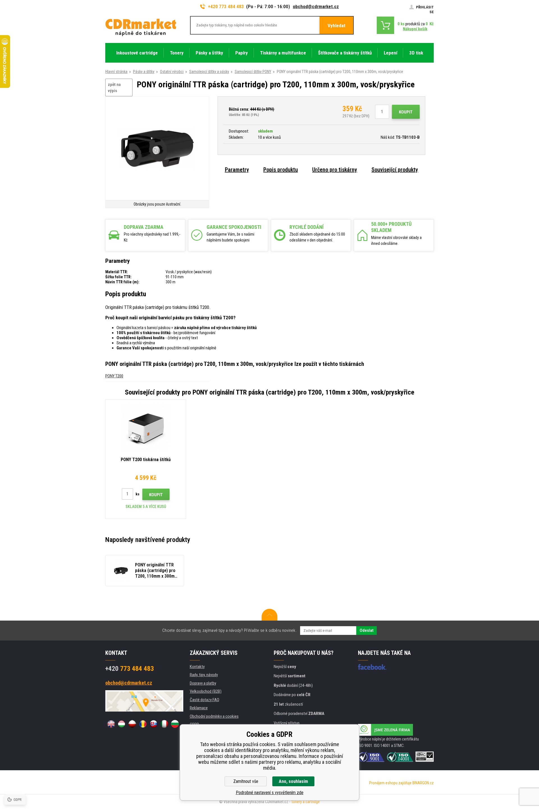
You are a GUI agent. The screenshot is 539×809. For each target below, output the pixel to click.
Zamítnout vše (245, 781)
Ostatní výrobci (172, 71)
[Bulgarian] (175, 724)
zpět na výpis (114, 88)
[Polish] (132, 724)
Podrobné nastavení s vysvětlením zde (269, 792)
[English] (111, 724)
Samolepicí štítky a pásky (209, 71)
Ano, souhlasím (293, 781)
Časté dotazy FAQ (204, 699)
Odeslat (366, 630)
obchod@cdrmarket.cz (316, 6)
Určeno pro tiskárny (334, 169)
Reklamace (199, 707)
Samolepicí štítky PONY (253, 71)
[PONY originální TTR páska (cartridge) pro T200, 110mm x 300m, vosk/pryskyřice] (157, 149)
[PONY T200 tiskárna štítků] (145, 427)
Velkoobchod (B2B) (205, 691)
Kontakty (197, 666)
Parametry (237, 169)
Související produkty (394, 169)
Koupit (406, 112)
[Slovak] (153, 724)
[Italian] (164, 724)
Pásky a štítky (143, 71)
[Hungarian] (121, 724)
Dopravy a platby (203, 683)
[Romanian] (143, 724)
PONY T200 (114, 376)
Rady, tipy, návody (204, 674)
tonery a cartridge (305, 801)
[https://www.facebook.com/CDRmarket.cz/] (372, 667)
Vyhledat (336, 25)
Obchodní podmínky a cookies (214, 716)
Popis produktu (280, 169)
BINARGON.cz (423, 783)
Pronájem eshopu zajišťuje (390, 783)
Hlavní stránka (116, 71)
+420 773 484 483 (226, 6)
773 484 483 (129, 669)
